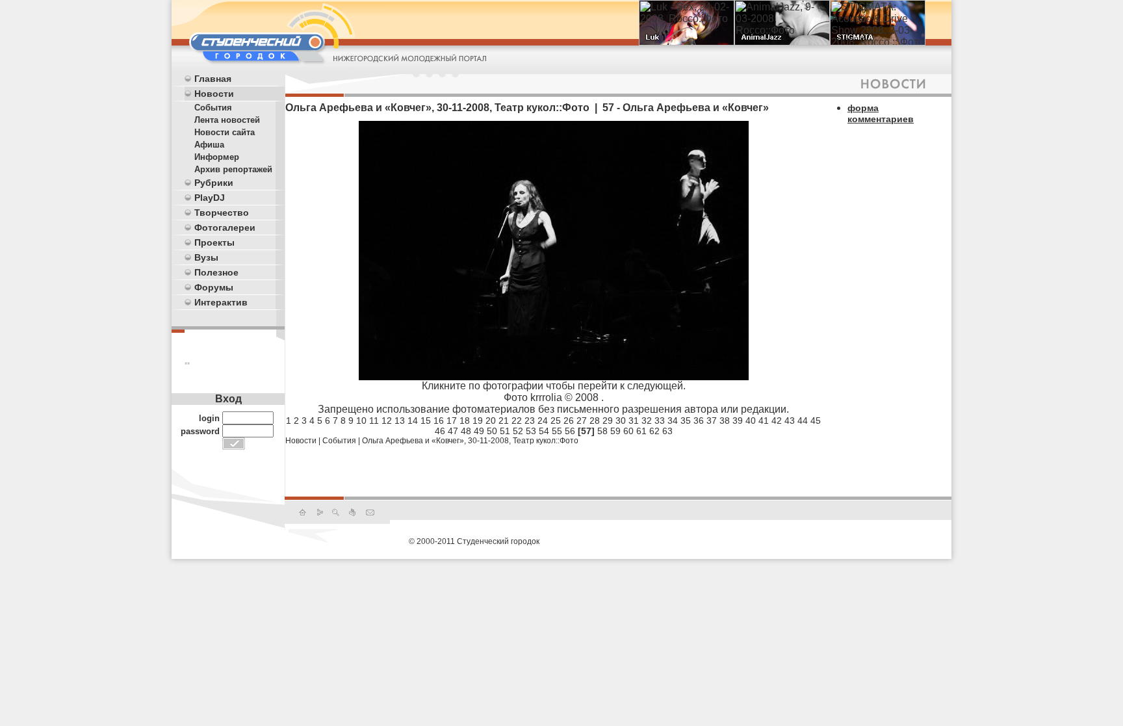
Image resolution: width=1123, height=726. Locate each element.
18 (464, 420)
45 (815, 420)
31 (633, 420)
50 (492, 431)
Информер (216, 157)
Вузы (206, 257)
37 (711, 420)
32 (646, 420)
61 (641, 431)
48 (466, 431)
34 (672, 420)
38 (724, 420)
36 (698, 420)
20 (490, 420)
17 (451, 420)
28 (594, 420)
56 (570, 431)
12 (386, 420)
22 (516, 420)
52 (518, 431)
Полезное (216, 272)
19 (477, 420)
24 (542, 420)
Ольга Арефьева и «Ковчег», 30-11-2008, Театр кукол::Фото (470, 440)
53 (531, 431)
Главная (212, 78)
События (213, 107)
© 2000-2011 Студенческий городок (474, 541)
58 (602, 431)
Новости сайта (224, 132)
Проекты (214, 242)
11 (374, 420)
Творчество (221, 212)
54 (544, 431)
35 (685, 420)
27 (581, 420)
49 (479, 431)
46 (440, 431)
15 (425, 420)
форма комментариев (880, 113)
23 (529, 420)
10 (361, 420)
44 (802, 420)
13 (399, 420)
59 (615, 431)
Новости (214, 93)
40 (750, 420)
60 (628, 431)
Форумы (213, 287)
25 (555, 420)
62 (654, 431)
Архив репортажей (233, 169)
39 (737, 420)
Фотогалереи (224, 227)
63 (667, 431)
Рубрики (213, 182)
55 (557, 431)
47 (453, 431)
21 (503, 420)
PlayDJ (209, 197)
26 (568, 420)
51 (505, 431)
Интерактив (221, 302)
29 (607, 420)
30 (620, 420)
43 (789, 420)
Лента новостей (227, 120)
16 (438, 420)
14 (412, 420)
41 (763, 420)
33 (659, 420)
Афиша (209, 144)
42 (776, 420)
